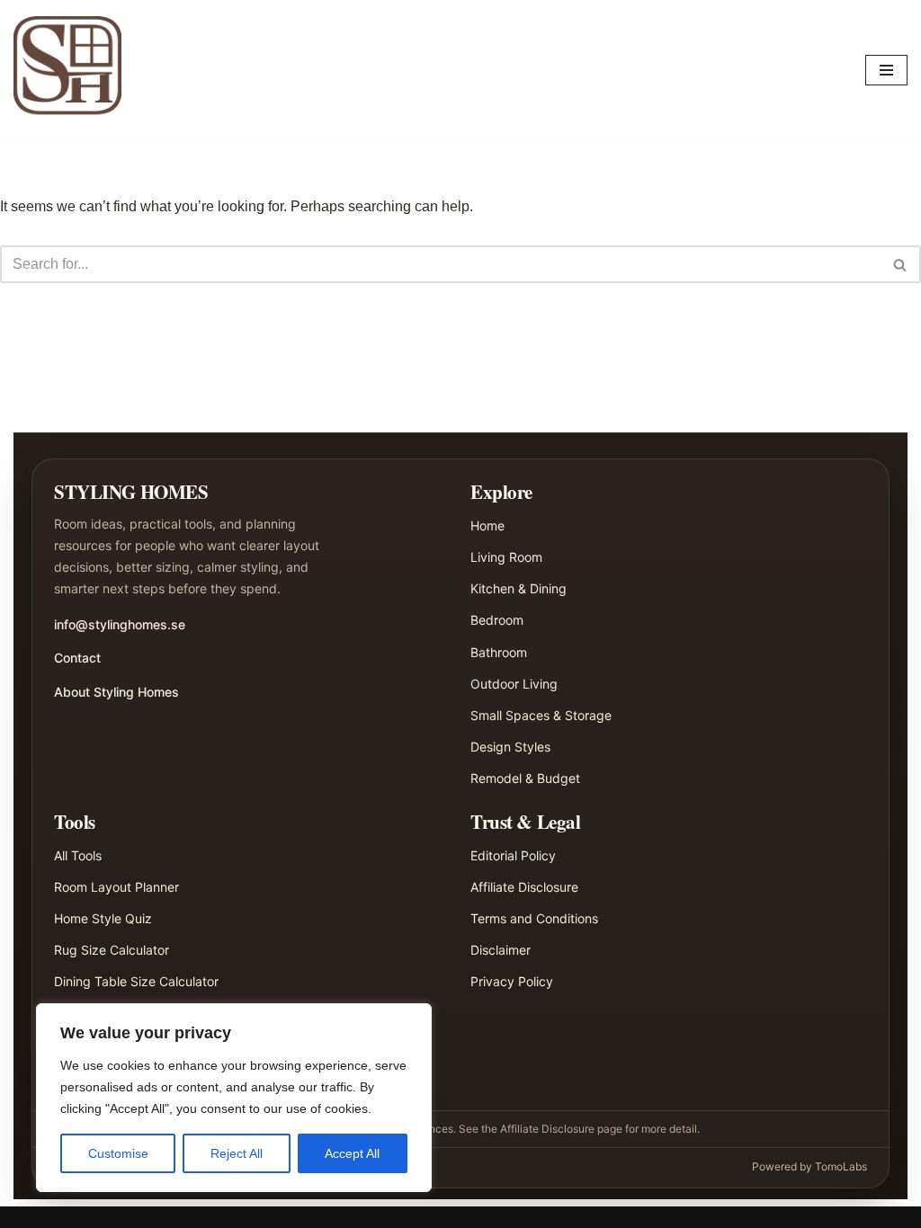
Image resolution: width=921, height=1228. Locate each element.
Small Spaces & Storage (541, 715)
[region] (234, 1097)
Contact (77, 657)
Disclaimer (500, 949)
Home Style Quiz (103, 918)
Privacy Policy (511, 981)
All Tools (78, 855)
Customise (118, 1153)
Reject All (236, 1153)
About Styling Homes (116, 691)
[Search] (901, 264)
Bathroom (498, 652)
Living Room (506, 557)
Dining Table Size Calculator (136, 981)
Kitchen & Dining (518, 588)
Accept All (352, 1153)
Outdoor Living (514, 683)
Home (487, 525)
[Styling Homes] (71, 70)
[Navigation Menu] (886, 70)
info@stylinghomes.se (119, 624)
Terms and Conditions (534, 918)
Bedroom (496, 619)
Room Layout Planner (116, 886)
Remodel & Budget (525, 778)
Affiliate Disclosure (524, 886)
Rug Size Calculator (111, 949)
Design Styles (510, 746)
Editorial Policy (513, 855)
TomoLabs (841, 1166)
